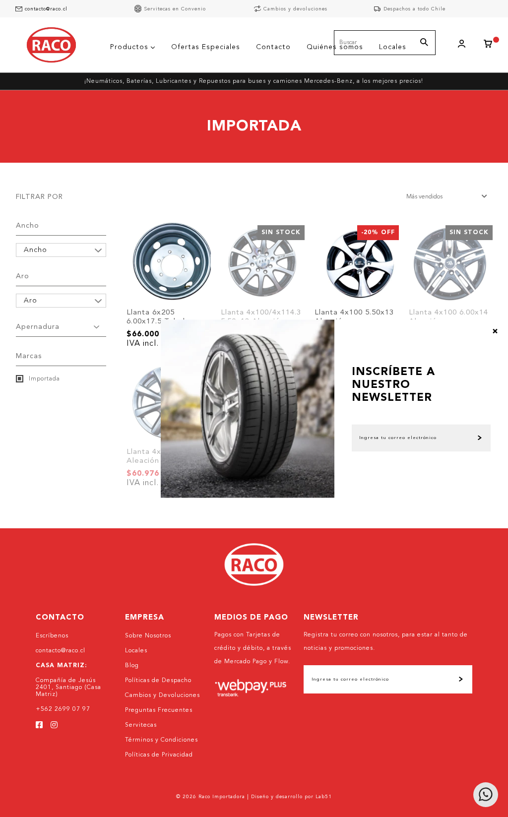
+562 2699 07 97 (63, 709)
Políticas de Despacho (158, 681)
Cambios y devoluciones (295, 8)
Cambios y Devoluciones (162, 695)
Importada (43, 379)
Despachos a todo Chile (414, 8)
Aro (22, 276)
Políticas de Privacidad (159, 755)
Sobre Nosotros (148, 636)
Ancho (27, 225)
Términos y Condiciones (161, 740)
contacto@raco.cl (46, 8)
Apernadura (38, 326)
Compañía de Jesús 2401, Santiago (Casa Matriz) (68, 687)
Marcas (29, 356)
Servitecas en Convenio (175, 8)
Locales (136, 651)
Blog (132, 666)
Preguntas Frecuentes (158, 710)
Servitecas (141, 725)
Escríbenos (52, 636)
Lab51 (324, 796)
